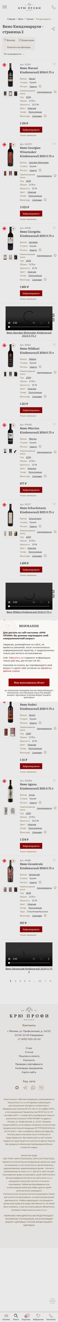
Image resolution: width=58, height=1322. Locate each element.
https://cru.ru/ (16, 657)
